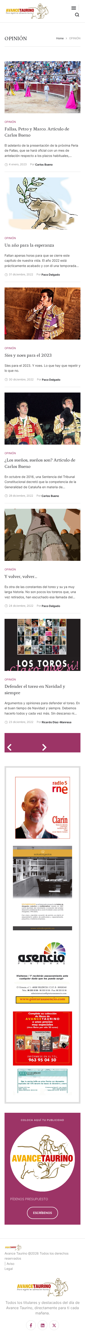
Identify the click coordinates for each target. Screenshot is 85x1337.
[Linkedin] (42, 1325)
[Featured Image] (42, 87)
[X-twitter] (54, 1325)
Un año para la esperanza (29, 245)
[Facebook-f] (31, 1325)
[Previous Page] (11, 747)
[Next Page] (46, 747)
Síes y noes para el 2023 (28, 355)
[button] (73, 8)
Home (60, 38)
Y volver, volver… (21, 576)
